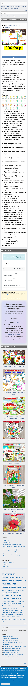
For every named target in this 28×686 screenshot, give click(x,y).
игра (4, 581)
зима (4, 584)
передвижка (20, 581)
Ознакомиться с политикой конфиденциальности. (13, 680)
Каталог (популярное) (8, 562)
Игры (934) (6, 540)
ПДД (3, 621)
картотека (12, 596)
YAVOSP (17, 322)
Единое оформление (19, 16)
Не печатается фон (8, 636)
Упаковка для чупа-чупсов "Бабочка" (14, 533)
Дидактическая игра (12, 577)
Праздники (4, 8)
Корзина (5, 564)
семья (17, 612)
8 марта (22, 606)
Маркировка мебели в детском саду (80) (14, 546)
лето (9, 606)
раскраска (5, 612)
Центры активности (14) (9, 552)
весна (10, 593)
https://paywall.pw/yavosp (14, 334)
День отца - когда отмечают (10, 638)
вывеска (4, 616)
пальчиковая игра (6, 617)
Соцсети (10, 8)
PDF (6, 294)
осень (9, 590)
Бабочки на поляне (14, 440)
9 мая (7, 616)
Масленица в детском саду (10, 652)
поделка (10, 581)
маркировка (20, 614)
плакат (13, 610)
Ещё (25, 623)
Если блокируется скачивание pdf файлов (14, 646)
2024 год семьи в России (10, 658)
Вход (25, 10)
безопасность (6, 610)
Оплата (24, 6)
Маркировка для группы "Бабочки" (14, 366)
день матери (19, 610)
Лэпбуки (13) (6, 542)
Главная (3, 6)
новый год (11, 584)
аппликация (6, 601)
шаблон (24, 619)
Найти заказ (6, 566)
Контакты (16, 8)
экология (12, 616)
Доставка (9, 6)
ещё (25, 663)
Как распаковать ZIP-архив (10, 640)
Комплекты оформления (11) (10, 553)
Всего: (20, 630)
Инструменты (17, 6)
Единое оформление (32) (10, 550)
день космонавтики (16, 619)
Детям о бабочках (14, 463)
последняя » (20, 660)
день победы (16, 598)
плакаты (5, 603)
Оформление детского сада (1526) (12, 544)
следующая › (12, 660)
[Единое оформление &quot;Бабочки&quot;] (14, 37)
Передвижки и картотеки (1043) (11, 555)
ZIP (14, 298)
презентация (8, 587)
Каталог (9, 16)
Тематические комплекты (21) (11, 548)
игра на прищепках (18, 601)
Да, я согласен (5, 683)
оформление (8, 574)
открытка (17, 616)
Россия (15, 614)
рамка (11, 614)
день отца (8, 619)
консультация (13, 608)
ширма (13, 606)
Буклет (18, 606)
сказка (7, 614)
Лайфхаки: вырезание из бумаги (11, 650)
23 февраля (12, 603)
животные (12, 612)
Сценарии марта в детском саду (12, 648)
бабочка (7, 27)
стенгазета (5, 608)
